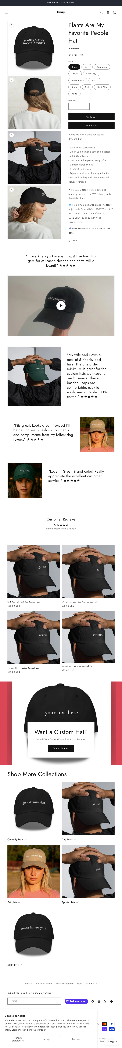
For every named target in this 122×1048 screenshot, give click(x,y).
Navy (87, 67)
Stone (75, 87)
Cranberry (102, 67)
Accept (46, 1039)
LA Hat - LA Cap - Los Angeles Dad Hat (79, 602)
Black (74, 67)
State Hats (13, 965)
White (74, 93)
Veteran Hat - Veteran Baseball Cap (77, 666)
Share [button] (74, 240)
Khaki (94, 80)
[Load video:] (61, 306)
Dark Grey (91, 73)
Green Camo (78, 80)
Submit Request (61, 748)
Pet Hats (12, 902)
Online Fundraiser (65, 983)
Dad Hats (67, 839)
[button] (6, 12)
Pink (87, 87)
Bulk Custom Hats (45, 983)
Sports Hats (68, 902)
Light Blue (102, 87)
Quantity (72, 100)
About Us (29, 983)
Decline (76, 1039)
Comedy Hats (15, 839)
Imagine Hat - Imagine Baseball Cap (23, 668)
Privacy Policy (38, 1029)
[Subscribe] (57, 1001)
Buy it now (91, 125)
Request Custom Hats (86, 983)
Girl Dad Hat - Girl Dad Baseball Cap (23, 602)
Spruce (75, 73)
